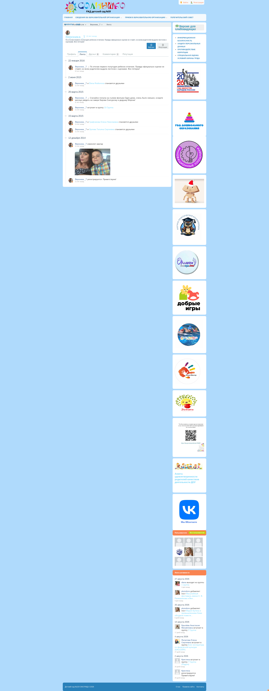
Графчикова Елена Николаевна (103, 122)
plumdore (185, 591)
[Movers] (179, 555)
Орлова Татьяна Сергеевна (101, 129)
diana (183, 582)
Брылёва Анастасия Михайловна (190, 626)
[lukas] (188, 546)
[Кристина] (179, 546)
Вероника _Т (81, 67)
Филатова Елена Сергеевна (189, 641)
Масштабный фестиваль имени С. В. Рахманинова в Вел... (189, 595)
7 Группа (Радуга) (188, 663)
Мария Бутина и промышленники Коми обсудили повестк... (188, 613)
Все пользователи (197, 533)
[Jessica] (198, 565)
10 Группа (108, 107)
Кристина (185, 659)
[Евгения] (198, 555)
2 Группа (192, 630)
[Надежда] (179, 565)
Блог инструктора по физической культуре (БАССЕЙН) (189, 647)
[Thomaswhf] (198, 546)
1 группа (185, 585)
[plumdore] (188, 555)
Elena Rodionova (96, 83)
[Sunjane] (188, 565)
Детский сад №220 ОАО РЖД (76, 687)
